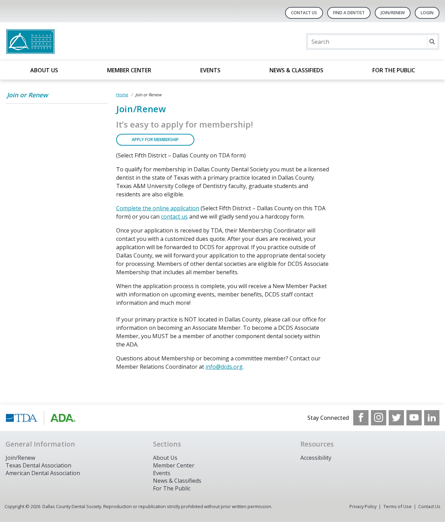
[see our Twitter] (396, 417)
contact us (174, 216)
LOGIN (427, 13)
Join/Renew (393, 13)
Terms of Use (397, 506)
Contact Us (304, 13)
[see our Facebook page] (361, 417)
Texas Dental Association (38, 465)
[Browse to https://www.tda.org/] (41, 417)
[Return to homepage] (95, 41)
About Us (44, 70)
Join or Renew (27, 95)
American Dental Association (43, 473)
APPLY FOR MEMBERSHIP (155, 139)
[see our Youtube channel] (414, 417)
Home (122, 95)
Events (210, 70)
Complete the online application (157, 208)
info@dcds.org (224, 366)
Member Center (129, 70)
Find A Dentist (349, 13)
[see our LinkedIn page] (431, 417)
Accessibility (315, 458)
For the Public (393, 70)
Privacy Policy (363, 506)
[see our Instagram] (378, 417)
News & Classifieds (296, 70)
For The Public (172, 488)
